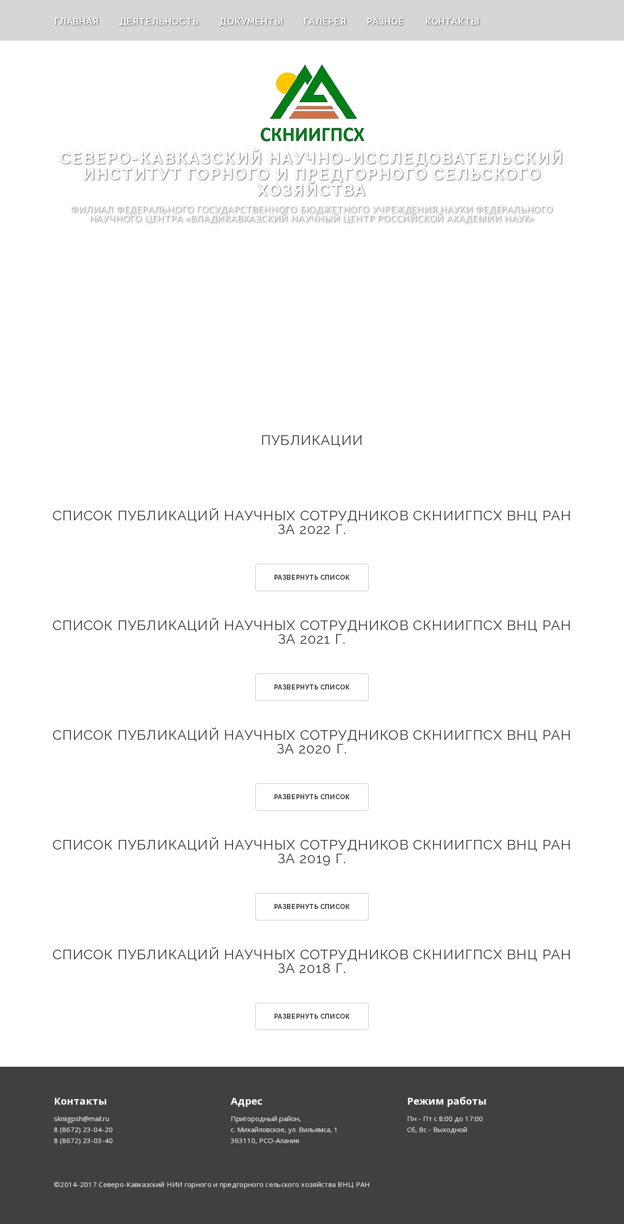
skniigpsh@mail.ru (81, 1118)
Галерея (324, 21)
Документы (251, 21)
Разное (385, 21)
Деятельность (159, 21)
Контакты (452, 21)
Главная (76, 21)
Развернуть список (312, 577)
